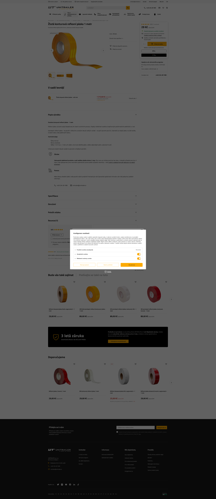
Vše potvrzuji (132, 265)
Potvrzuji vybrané (84, 265)
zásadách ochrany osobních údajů (98, 240)
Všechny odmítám (108, 265)
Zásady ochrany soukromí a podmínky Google (88, 241)
